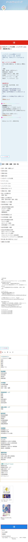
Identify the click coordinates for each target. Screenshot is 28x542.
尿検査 (2, 418)
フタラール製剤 (5, 210)
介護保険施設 (4, 474)
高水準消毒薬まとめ (6, 214)
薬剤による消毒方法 (6, 197)
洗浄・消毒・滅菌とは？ (7, 168)
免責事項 (4, 534)
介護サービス (4, 472)
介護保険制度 (4, 470)
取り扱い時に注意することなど (9, 239)
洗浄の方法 (16, 121)
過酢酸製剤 (4, 212)
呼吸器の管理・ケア (6, 467)
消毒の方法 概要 (6, 191)
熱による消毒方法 (6, 193)
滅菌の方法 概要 (5, 241)
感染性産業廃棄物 (5, 444)
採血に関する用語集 (6, 457)
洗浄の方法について (6, 188)
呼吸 (2, 365)
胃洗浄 (2, 376)
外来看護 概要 (4, 384)
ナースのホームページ (10, 7)
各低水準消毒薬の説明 (7, 230)
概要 (2, 394)
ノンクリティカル (6, 186)
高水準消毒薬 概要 (6, 204)
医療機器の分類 (5, 431)
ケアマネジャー (5, 476)
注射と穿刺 (4, 386)
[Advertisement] (14, 25)
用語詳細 (3, 459)
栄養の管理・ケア (5, 469)
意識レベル (4, 367)
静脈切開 (3, 378)
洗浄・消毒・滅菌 (5, 388)
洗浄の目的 (4, 170)
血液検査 (3, 416)
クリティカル (4, 181)
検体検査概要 (4, 415)
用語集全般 (4, 454)
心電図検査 (4, 422)
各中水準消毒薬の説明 (7, 219)
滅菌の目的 (4, 176)
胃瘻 (2, 409)
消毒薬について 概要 (6, 202)
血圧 (2, 363)
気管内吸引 (4, 399)
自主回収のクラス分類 (6, 433)
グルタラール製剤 (6, 208)
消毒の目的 (4, 173)
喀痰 (2, 395)
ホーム (3, 530)
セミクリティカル (6, 183)
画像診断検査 (4, 423)
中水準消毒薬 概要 (6, 217)
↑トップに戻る (5, 156)
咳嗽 (2, 397)
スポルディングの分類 (7, 178)
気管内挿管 (4, 373)
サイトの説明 (4, 532)
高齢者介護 (4, 465)
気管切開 (3, 374)
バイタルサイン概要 (6, 358)
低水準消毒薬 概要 (6, 227)
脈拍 (2, 361)
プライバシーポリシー (6, 536)
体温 (2, 360)
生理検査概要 (4, 420)
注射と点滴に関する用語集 (8, 456)
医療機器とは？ (5, 430)
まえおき (3, 439)
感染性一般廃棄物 (5, 448)
